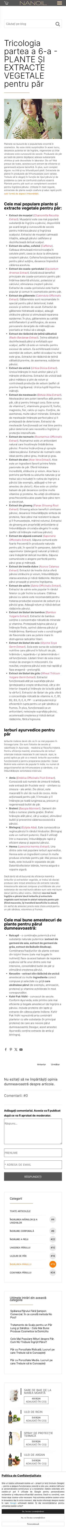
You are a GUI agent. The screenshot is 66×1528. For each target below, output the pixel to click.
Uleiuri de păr (32, 1255)
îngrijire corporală (32, 1230)
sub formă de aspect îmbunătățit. (21, 193)
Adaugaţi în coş (36, 1401)
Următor (55, 1064)
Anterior (41, 1064)
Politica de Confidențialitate (21, 1475)
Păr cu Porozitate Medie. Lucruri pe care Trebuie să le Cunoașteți (31, 1362)
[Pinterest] (11, 1049)
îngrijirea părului (32, 1264)
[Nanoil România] (33, 3)
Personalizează (33, 1524)
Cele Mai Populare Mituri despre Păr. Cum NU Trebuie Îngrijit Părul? (32, 1340)
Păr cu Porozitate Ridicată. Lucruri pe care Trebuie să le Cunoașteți (32, 1351)
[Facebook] (5, 1049)
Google (13, 1503)
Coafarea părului (32, 1272)
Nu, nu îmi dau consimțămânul (33, 1518)
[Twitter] (16, 1049)
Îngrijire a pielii (32, 1239)
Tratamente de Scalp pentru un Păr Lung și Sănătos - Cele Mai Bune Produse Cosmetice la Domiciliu (31, 1328)
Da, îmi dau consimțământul (33, 1511)
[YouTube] (21, 1049)
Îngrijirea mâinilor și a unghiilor (32, 1221)
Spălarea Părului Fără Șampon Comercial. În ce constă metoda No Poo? (31, 1314)
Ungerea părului (32, 1247)
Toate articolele (20, 1211)
